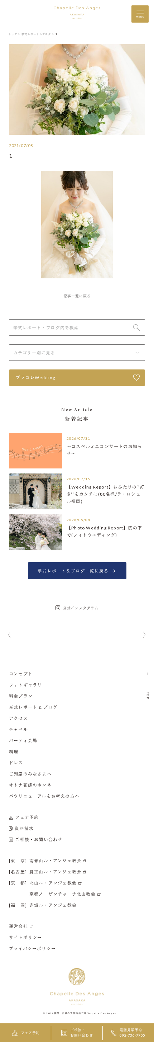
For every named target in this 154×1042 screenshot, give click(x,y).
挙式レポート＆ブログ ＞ (38, 34)
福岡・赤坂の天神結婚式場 (70, 1013)
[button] (9, 635)
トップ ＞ (14, 34)
